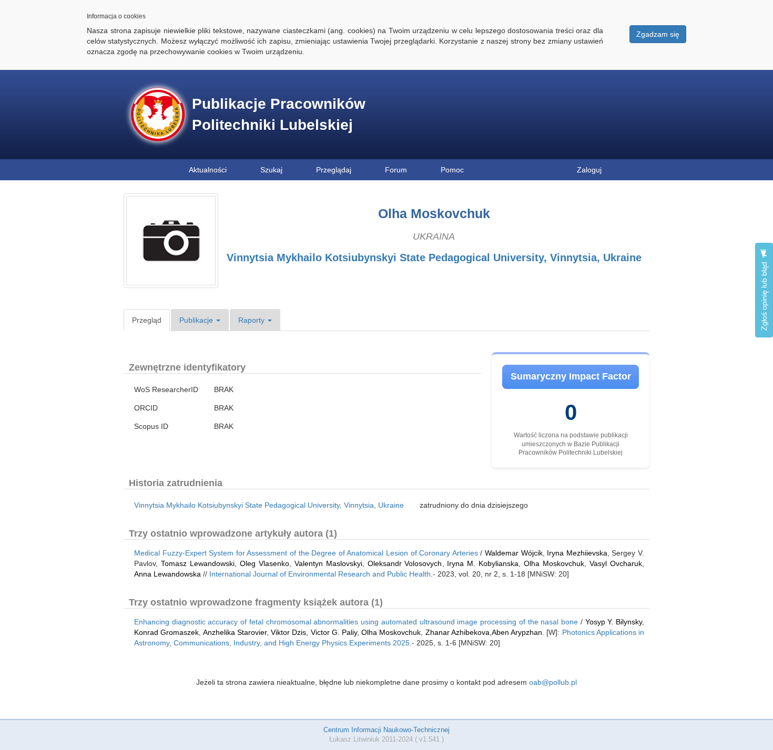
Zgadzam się (657, 34)
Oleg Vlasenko (264, 563)
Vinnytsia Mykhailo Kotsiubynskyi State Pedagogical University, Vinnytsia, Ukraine (434, 257)
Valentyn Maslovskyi (328, 563)
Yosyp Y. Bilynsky (613, 622)
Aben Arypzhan (517, 632)
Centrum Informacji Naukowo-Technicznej (386, 730)
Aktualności (208, 170)
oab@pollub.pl (553, 682)
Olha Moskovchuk (554, 563)
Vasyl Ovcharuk (615, 563)
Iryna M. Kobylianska (482, 563)
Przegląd (146, 320)
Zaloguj (589, 170)
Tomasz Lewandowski (198, 563)
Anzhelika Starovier (235, 632)
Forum (396, 170)
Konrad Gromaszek (166, 632)
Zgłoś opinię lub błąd (764, 295)
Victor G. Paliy (334, 632)
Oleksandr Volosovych (405, 563)
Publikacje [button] (197, 320)
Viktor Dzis (288, 632)
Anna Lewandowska (167, 574)
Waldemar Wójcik (514, 553)
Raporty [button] (252, 320)
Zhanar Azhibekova (457, 632)
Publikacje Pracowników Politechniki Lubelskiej (278, 114)
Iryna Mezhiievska (577, 553)
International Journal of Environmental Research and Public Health (320, 574)
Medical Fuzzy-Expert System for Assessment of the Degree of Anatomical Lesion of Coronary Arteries (306, 553)
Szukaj (271, 170)
